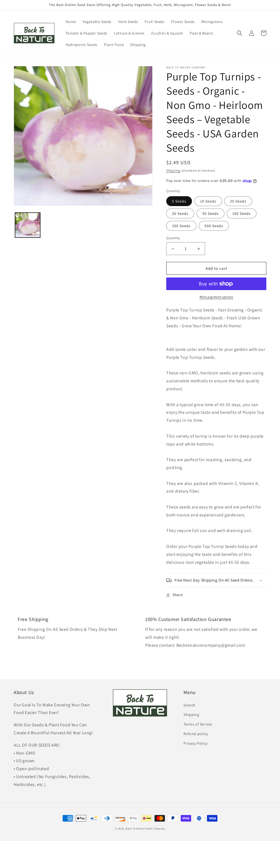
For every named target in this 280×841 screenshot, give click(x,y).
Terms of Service (197, 724)
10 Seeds (208, 201)
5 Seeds (179, 201)
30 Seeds (180, 213)
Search (189, 705)
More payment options (216, 297)
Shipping (173, 170)
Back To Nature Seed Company (145, 828)
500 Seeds (214, 225)
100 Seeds (241, 213)
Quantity (173, 238)
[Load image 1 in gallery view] (27, 225)
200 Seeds (181, 225)
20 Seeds (238, 201)
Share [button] (178, 594)
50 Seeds (210, 213)
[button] (240, 33)
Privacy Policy (195, 743)
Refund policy (195, 733)
